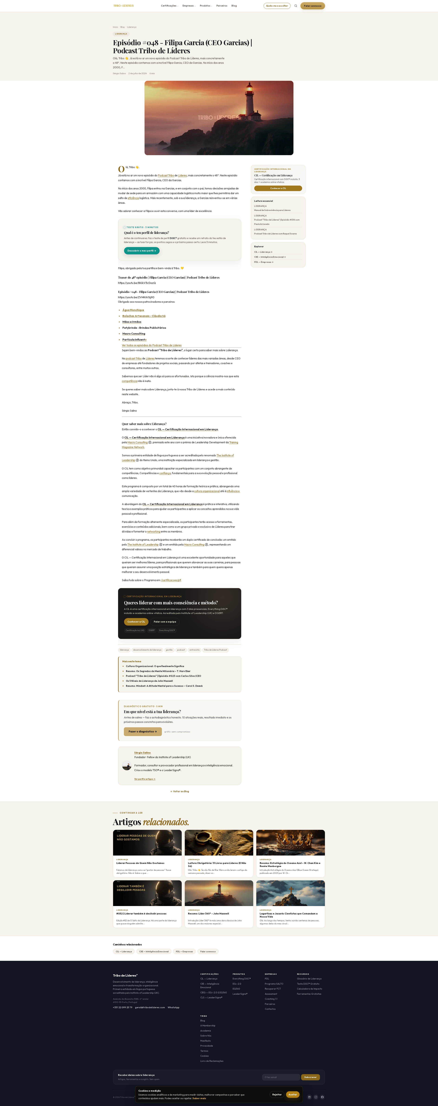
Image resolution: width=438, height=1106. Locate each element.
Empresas (189, 5)
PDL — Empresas (184, 951)
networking (153, 531)
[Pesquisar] (295, 5)
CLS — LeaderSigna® (211, 997)
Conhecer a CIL (136, 621)
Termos (204, 1051)
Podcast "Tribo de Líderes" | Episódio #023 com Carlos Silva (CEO (163, 675)
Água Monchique (133, 310)
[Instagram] (316, 1097)
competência (129, 381)
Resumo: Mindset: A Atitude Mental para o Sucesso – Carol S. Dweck (164, 685)
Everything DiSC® (242, 978)
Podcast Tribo (166, 175)
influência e (233, 491)
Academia (205, 1030)
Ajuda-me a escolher (277, 5)
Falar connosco (312, 5)
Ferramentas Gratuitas (309, 993)
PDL (267, 978)
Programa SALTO (274, 983)
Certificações (169, 5)
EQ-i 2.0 (237, 983)
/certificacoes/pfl (171, 580)
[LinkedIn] (309, 1097)
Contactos (270, 1009)
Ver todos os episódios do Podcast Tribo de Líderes (152, 345)
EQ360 (236, 988)
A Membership (207, 1025)
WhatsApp (173, 1007)
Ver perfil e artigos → (144, 779)
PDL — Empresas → (263, 262)
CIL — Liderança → (263, 252)
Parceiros (221, 5)
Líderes (182, 175)
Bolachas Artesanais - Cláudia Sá (144, 316)
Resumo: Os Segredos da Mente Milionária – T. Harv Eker (158, 671)
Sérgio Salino (142, 752)
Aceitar (293, 1094)
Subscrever (310, 1077)
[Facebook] (322, 1097)
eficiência (133, 198)
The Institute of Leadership (143, 544)
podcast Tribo (134, 358)
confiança (165, 473)
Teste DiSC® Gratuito (308, 983)
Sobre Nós (205, 1035)
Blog (234, 5)
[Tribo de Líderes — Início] (123, 5)
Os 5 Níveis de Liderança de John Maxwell (149, 680)
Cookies (204, 1055)
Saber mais (199, 1098)
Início (115, 27)
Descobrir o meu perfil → (141, 250)
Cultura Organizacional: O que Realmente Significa (155, 666)
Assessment (271, 993)
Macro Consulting (137, 442)
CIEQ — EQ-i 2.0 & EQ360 (213, 992)
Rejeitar (277, 1094)
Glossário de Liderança (309, 978)
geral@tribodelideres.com (150, 1007)
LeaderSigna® (240, 993)
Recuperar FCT (273, 988)
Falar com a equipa (165, 621)
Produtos (206, 5)
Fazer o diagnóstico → (143, 731)
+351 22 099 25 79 (122, 1007)
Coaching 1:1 (271, 998)
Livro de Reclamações (211, 1061)
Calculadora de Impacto (309, 988)
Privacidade (206, 1045)
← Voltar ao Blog (179, 791)
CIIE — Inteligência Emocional (154, 951)
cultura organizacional (207, 491)
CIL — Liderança (124, 951)
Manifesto (205, 1040)
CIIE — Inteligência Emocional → (270, 257)
